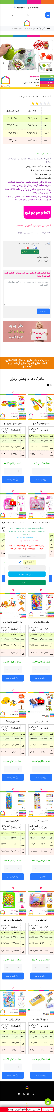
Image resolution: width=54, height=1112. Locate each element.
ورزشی (10, 1109)
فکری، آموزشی (20, 1109)
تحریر (29, 1109)
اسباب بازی (37, 1109)
